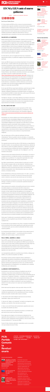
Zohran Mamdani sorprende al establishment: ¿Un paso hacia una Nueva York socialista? (42, 12)
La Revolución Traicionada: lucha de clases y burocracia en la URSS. (42, 65)
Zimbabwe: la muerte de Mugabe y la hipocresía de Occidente (42, 30)
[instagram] (9, 353)
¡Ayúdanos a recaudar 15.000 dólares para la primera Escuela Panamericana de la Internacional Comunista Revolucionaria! (42, 44)
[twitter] (2, 353)
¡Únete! (16, 336)
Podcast (37, 337)
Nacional (26, 15)
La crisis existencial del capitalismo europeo (42, 55)
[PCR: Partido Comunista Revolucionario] (11, 4)
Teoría (28, 337)
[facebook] (6, 353)
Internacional (19, 337)
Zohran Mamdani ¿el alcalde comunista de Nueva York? (42, 22)
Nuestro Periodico (25, 336)
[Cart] (43, 1)
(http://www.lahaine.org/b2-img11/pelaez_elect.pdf (13, 75)
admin (10, 15)
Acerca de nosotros (20, 339)
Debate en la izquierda (18, 15)
